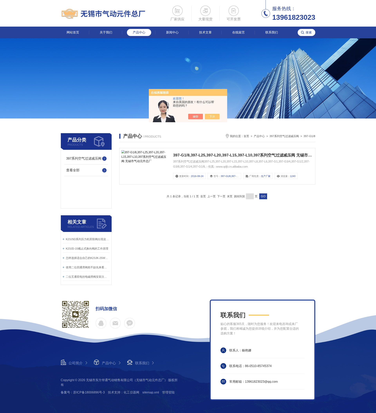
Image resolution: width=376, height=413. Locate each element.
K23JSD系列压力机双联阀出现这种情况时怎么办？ (87, 239)
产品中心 (139, 32)
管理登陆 (168, 392)
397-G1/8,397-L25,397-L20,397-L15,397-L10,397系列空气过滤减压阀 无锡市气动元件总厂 (243, 155)
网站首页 (73, 32)
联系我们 (271, 32)
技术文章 (205, 32)
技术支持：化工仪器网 (123, 392)
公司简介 (76, 363)
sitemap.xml (150, 392)
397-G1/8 (309, 136)
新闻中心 (172, 32)
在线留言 (238, 32)
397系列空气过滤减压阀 (83, 158)
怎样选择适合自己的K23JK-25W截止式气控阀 (87, 257)
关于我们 (106, 32)
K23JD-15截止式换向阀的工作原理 (87, 248)
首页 (246, 136)
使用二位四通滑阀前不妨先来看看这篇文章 (87, 267)
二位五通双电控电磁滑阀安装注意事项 (87, 276)
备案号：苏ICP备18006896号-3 (83, 392)
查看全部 (73, 170)
